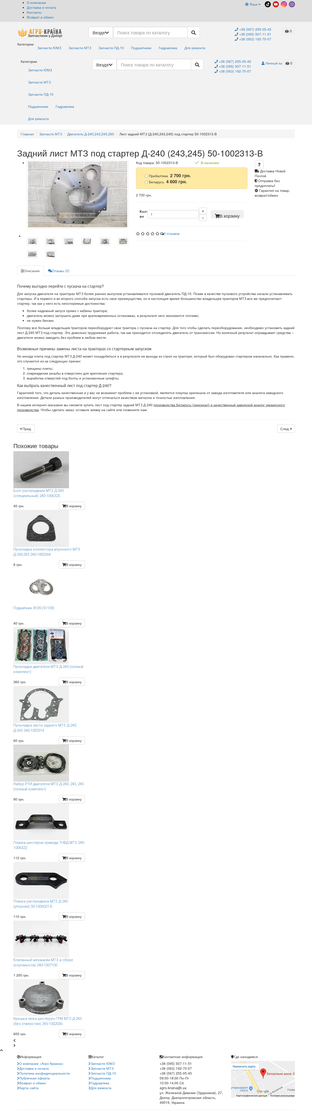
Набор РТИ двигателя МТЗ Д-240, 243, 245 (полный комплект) (48, 786)
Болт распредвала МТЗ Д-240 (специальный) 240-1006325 (38, 493)
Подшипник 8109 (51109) (33, 608)
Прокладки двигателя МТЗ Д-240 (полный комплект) (48, 669)
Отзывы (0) (60, 270)
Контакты (34, 12)
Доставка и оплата (41, 7)
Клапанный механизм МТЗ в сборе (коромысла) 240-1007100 (43, 962)
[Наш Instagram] (283, 3)
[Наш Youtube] (275, 3)
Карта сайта (29, 1087)
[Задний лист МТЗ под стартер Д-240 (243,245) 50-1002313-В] (78, 194)
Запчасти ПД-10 (111, 47)
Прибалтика (169, 176)
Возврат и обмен (40, 17)
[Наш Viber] (291, 3)
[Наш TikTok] (267, 3)
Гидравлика (168, 47)
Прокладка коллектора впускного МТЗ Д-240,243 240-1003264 (46, 552)
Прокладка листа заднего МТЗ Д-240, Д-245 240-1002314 (45, 728)
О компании (36, 2)
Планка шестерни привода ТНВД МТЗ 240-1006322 (49, 845)
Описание (32, 270)
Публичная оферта (34, 1078)
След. (285, 428)
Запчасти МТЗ (79, 47)
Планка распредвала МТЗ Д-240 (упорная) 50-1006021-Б (40, 904)
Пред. (26, 428)
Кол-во (143, 214)
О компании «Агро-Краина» (41, 1063)
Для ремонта (195, 47)
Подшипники (141, 47)
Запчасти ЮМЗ (49, 47)
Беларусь (167, 182)
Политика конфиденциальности (44, 1073)
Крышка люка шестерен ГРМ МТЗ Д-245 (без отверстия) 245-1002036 (47, 1021)
